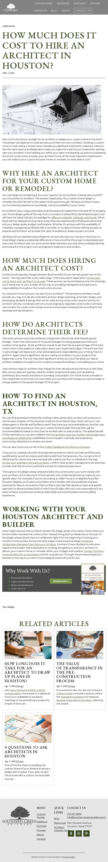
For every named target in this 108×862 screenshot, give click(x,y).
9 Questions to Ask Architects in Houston (26, 752)
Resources (40, 10)
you (9, 778)
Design (11, 606)
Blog (54, 10)
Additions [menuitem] (42, 821)
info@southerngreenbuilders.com (86, 817)
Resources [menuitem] (60, 823)
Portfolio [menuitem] (42, 826)
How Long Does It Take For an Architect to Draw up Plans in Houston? (28, 672)
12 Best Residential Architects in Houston (67, 447)
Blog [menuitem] (56, 818)
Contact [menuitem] (41, 839)
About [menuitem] (40, 834)
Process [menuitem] (41, 830)
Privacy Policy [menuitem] (69, 857)
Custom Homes (43, 3)
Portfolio (80, 3)
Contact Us (83, 10)
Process (95, 3)
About (66, 10)
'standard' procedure (73, 697)
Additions (63, 3)
